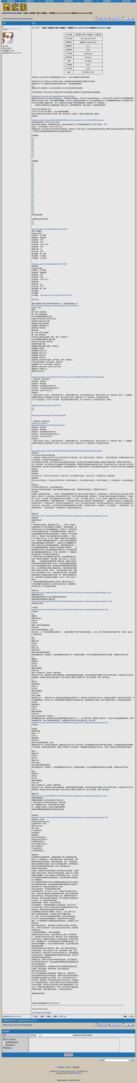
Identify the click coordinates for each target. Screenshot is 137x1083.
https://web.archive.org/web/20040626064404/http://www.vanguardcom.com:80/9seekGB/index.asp (68, 120)
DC (74, 1071)
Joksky (68, 1071)
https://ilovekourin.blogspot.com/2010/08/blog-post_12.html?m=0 (55, 306)
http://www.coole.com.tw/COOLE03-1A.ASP (56, 295)
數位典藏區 (18, 13)
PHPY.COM (77, 1073)
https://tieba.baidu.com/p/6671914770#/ (46, 405)
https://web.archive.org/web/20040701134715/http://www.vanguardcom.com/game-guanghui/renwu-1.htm (70, 610)
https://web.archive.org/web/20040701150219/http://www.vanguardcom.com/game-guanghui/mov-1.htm (69, 796)
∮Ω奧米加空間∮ (7, 13)
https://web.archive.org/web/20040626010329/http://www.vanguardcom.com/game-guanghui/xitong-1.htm (70, 817)
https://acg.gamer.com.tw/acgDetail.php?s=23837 (50, 229)
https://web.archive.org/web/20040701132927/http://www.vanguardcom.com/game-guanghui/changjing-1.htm (71, 593)
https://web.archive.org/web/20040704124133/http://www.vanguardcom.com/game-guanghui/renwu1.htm (70, 723)
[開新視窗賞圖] (33, 86)
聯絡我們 (61, 1067)
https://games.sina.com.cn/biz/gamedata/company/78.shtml (53, 96)
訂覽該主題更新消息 (9, 19)
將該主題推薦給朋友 (25, 19)
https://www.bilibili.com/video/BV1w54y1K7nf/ (48, 425)
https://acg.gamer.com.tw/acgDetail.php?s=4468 (49, 264)
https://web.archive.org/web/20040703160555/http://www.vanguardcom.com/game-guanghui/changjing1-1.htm (72, 601)
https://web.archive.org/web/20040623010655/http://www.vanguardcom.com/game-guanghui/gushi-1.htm (70, 516)
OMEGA (68, 1067)
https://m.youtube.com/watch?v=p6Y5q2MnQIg (49, 415)
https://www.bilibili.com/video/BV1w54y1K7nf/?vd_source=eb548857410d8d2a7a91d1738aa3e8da (68, 377)
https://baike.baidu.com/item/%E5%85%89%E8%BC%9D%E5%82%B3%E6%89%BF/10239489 (67, 451)
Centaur (62, 1071)
